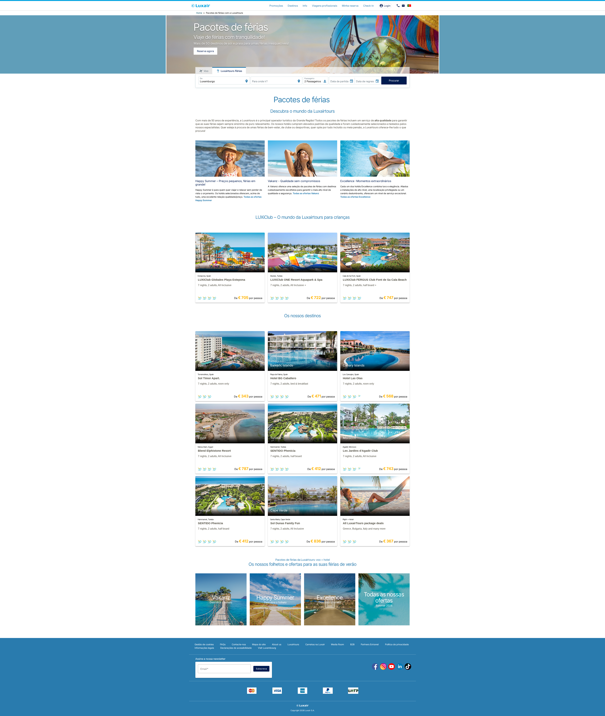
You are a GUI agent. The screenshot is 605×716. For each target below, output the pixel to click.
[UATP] (353, 692)
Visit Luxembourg (267, 647)
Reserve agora (205, 51)
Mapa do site (259, 644)
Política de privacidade (397, 644)
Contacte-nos (239, 644)
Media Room (337, 644)
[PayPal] (328, 692)
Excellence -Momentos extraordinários (365, 181)
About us (276, 644)
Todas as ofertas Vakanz (306, 193)
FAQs (222, 644)
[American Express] (302, 692)
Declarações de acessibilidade (236, 647)
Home (199, 13)
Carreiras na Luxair (315, 644)
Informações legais (204, 647)
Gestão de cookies (204, 644)
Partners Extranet (370, 644)
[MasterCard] (251, 692)
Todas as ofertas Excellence (355, 196)
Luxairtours (293, 644)
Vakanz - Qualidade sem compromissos (294, 181)
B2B (352, 644)
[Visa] (277, 692)
